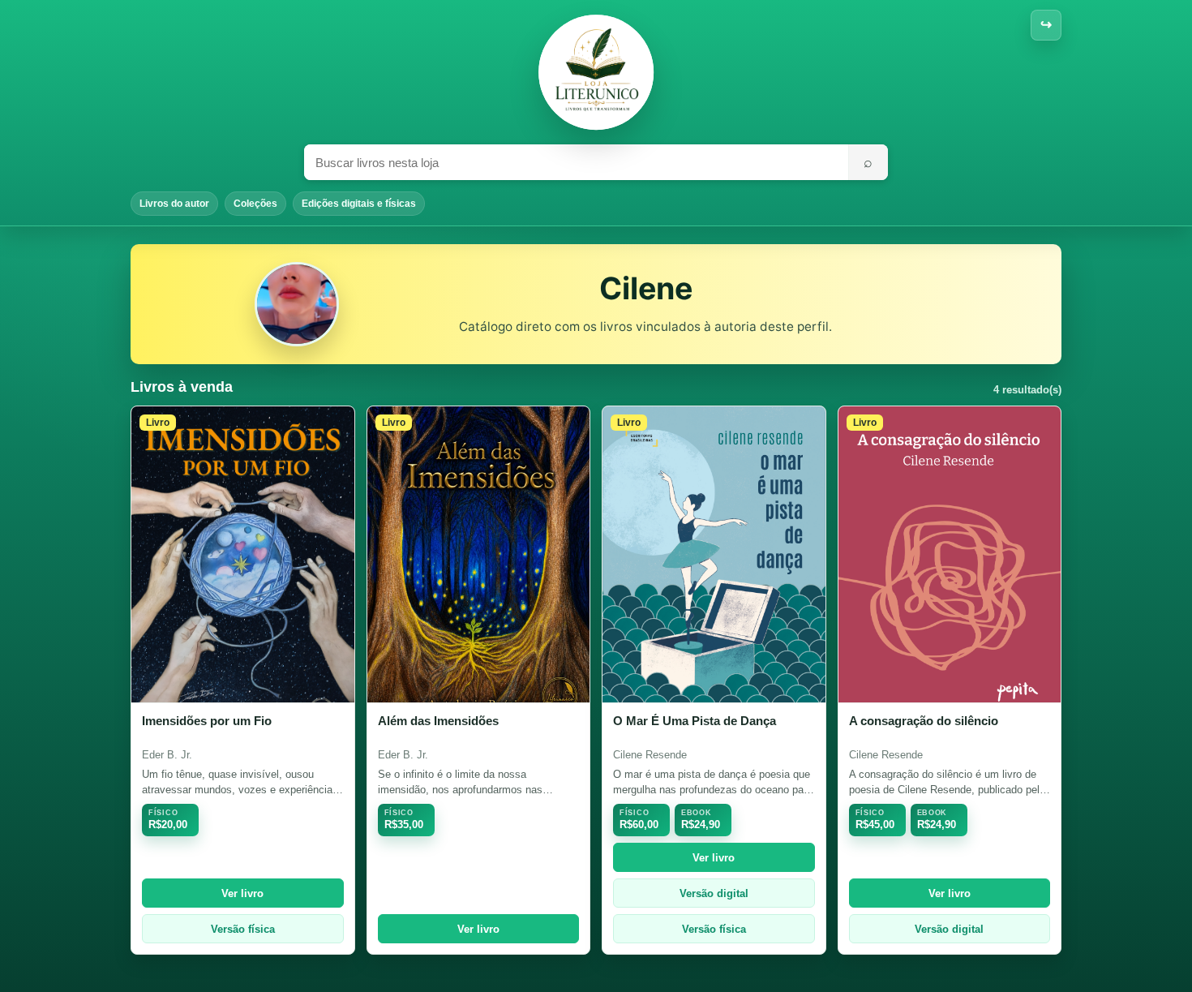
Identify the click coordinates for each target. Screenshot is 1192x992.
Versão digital (714, 893)
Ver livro (242, 893)
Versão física (243, 929)
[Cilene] (596, 72)
